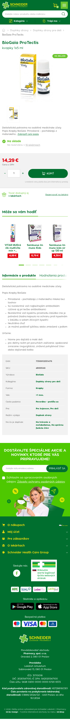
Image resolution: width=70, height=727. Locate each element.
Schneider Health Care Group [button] (28, 552)
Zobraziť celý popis (28, 134)
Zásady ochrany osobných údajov (41, 481)
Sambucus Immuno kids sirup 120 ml (57, 248)
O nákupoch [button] (16, 525)
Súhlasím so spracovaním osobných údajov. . (35, 479)
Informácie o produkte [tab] (19, 275)
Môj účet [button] (13, 532)
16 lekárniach (32, 145)
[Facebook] (16, 573)
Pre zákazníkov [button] (18, 539)
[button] (18, 21)
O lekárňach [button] (16, 545)
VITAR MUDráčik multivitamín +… (13, 248)
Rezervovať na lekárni (56, 195)
